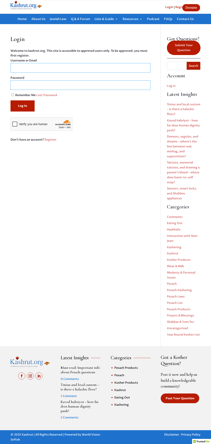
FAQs (168, 19)
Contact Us (185, 19)
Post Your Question (180, 398)
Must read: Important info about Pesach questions (80, 369)
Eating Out (175, 223)
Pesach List (175, 303)
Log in (171, 86)
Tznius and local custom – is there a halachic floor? (183, 109)
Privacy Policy (190, 435)
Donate (191, 8)
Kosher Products (179, 260)
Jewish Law (58, 19)
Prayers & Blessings (180, 315)
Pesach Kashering (179, 290)
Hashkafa (173, 229)
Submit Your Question (184, 47)
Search (193, 66)
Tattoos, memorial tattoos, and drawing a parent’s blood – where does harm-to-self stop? (183, 172)
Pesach (172, 284)
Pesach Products (178, 309)
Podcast (153, 19)
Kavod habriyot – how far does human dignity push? (183, 125)
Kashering (174, 247)
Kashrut (172, 253)
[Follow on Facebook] (21, 375)
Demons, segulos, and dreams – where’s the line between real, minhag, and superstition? (182, 146)
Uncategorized (177, 328)
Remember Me (25, 95)
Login (169, 7)
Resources (130, 19)
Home (22, 19)
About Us (38, 19)
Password (17, 78)
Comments (175, 217)
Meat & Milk (175, 266)
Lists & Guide (104, 19)
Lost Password (46, 95)
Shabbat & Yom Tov (180, 322)
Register (50, 140)
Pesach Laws (176, 296)
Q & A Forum (80, 19)
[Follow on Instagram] (30, 375)
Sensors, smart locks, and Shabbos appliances (182, 193)
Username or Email (24, 60)
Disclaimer (171, 435)
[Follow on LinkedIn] (38, 375)
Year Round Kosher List (183, 335)
